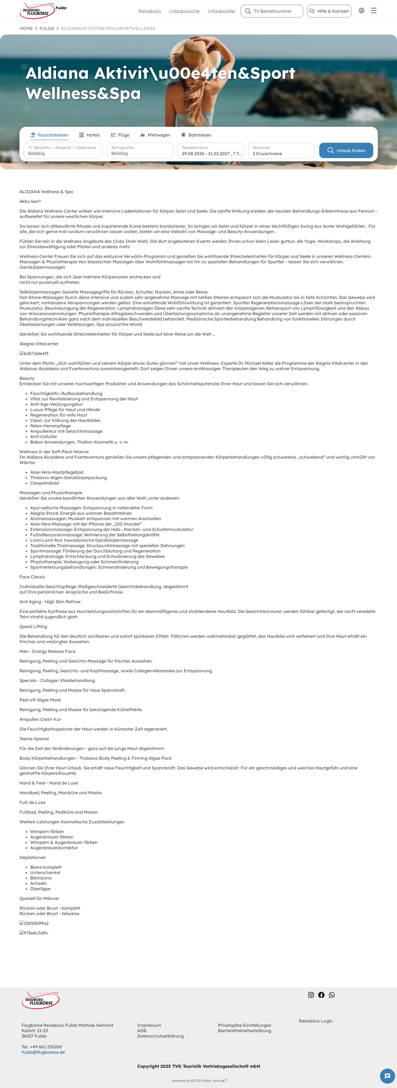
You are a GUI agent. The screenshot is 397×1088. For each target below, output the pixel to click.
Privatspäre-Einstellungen (244, 1025)
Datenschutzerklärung (160, 1036)
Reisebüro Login (316, 1021)
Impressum (149, 1025)
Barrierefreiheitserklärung (244, 1030)
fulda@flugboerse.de (43, 1052)
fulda (46, 28)
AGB (141, 1030)
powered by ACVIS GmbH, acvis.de (198, 1081)
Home (26, 28)
